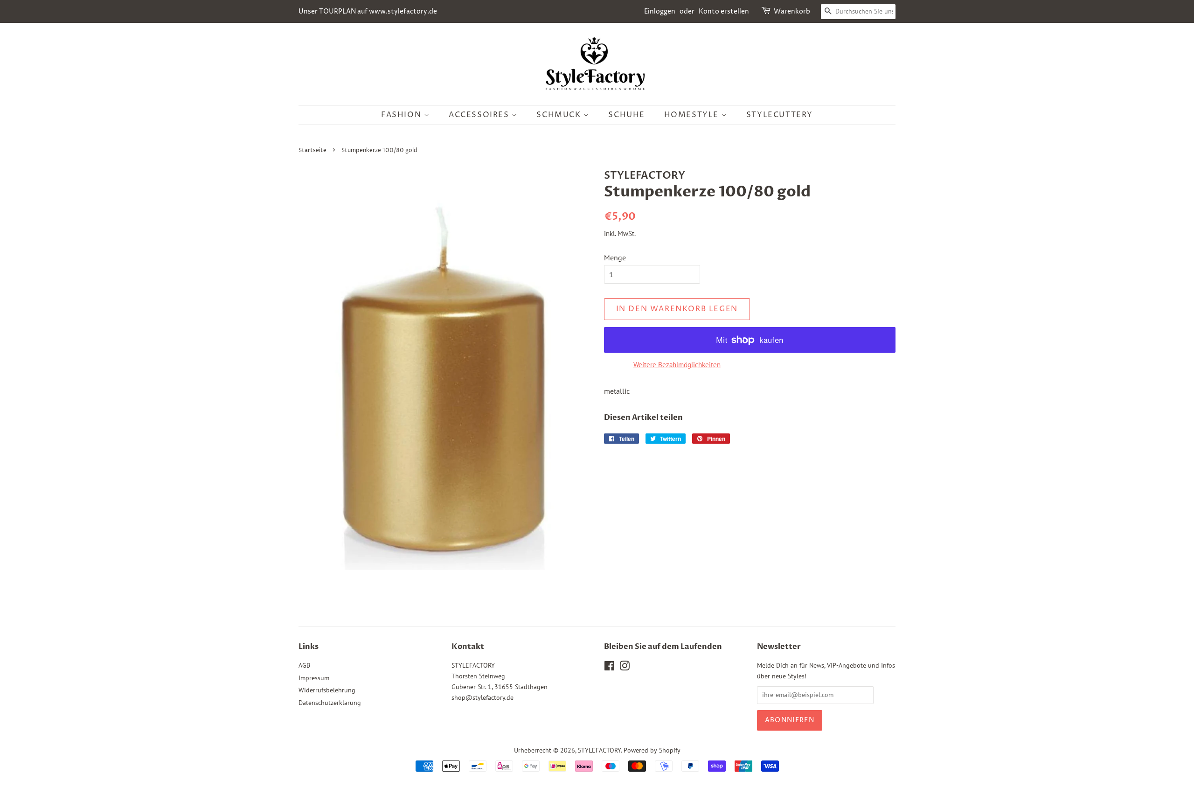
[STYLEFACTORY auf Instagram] (624, 667)
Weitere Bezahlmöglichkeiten (677, 364)
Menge (615, 257)
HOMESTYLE (693, 115)
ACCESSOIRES (480, 115)
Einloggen (659, 11)
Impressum (313, 678)
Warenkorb (792, 11)
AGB (304, 665)
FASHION (402, 115)
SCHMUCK (559, 115)
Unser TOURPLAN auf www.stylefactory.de (367, 11)
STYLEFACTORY (599, 750)
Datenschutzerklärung (329, 702)
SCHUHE (626, 115)
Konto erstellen (724, 11)
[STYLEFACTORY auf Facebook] (609, 667)
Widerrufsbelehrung (326, 690)
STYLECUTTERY (779, 115)
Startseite (312, 150)
